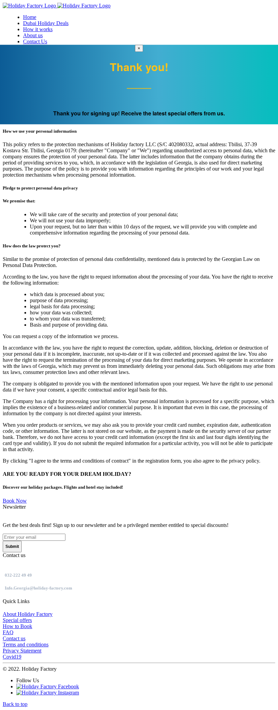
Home (29, 17)
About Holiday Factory (28, 614)
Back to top (15, 704)
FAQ (8, 632)
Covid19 (12, 657)
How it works (38, 29)
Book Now (15, 501)
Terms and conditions (25, 644)
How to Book (17, 626)
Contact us (14, 638)
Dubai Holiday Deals (45, 23)
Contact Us (35, 41)
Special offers (17, 620)
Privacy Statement (22, 650)
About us (33, 35)
